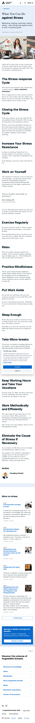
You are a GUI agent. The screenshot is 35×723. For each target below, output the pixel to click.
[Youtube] (6, 706)
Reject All (17, 370)
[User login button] (21, 3)
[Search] (25, 3)
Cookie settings (7, 362)
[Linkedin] (3, 706)
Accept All (17, 367)
